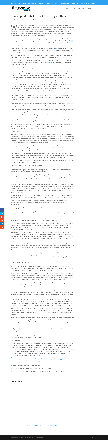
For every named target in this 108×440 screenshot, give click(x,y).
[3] (11, 365)
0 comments (33, 19)
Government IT (55, 3)
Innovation (47, 3)
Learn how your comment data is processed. (44, 425)
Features (92, 3)
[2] (21, 45)
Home (68, 8)
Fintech (73, 3)
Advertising (81, 8)
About (74, 8)
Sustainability (14, 3)
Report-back (40, 3)
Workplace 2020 (23, 3)
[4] (64, 57)
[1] (72, 41)
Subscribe (89, 8)
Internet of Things (65, 3)
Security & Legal (32, 3)
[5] (51, 62)
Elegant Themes (23, 437)
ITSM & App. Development (82, 3)
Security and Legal (23, 19)
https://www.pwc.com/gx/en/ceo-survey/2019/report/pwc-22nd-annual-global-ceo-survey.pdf (38, 359)
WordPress (39, 437)
